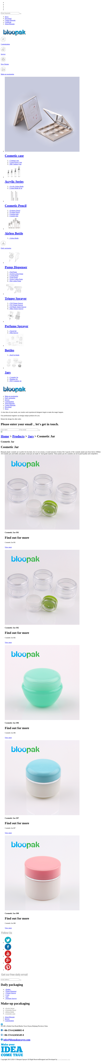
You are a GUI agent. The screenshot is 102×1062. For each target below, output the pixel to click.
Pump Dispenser (16, 267)
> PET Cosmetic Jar (15, 381)
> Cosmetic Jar (13, 377)
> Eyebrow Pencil (14, 210)
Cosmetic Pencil (15, 205)
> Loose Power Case (15, 162)
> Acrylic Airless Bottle (16, 186)
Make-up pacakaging (11, 396)
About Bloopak (10, 24)
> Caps (7, 995)
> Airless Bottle (14, 238)
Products (18, 436)
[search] (20, 13)
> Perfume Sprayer (11, 998)
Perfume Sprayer (16, 326)
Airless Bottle (14, 233)
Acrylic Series (14, 181)
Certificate (8, 22)
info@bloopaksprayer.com (16, 1039)
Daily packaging (10, 398)
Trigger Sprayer (16, 298)
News (6, 17)
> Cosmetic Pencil (10, 1010)
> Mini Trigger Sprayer (16, 309)
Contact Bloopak (10, 20)
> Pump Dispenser (10, 991)
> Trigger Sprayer (10, 993)
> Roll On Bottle (14, 355)
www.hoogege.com (64, 1059)
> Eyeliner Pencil (14, 212)
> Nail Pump (13, 272)
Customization (9, 401)
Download (8, 18)
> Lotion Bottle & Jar (15, 188)
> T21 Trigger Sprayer (16, 305)
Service (7, 400)
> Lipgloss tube (14, 214)
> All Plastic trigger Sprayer (17, 307)
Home (5, 436)
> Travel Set (12, 331)
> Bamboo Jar (13, 379)
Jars (8, 372)
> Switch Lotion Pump (16, 274)
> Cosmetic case (10, 1014)
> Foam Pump (13, 277)
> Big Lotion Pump (15, 281)
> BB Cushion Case (15, 164)
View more (8, 547)
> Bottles (7, 989)
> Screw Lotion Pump (16, 279)
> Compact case (14, 160)
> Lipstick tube (13, 216)
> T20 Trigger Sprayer (16, 303)
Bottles (9, 350)
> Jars (6, 997)
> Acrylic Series (9, 1008)
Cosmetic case (14, 155)
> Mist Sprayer (13, 333)
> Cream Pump (13, 275)
